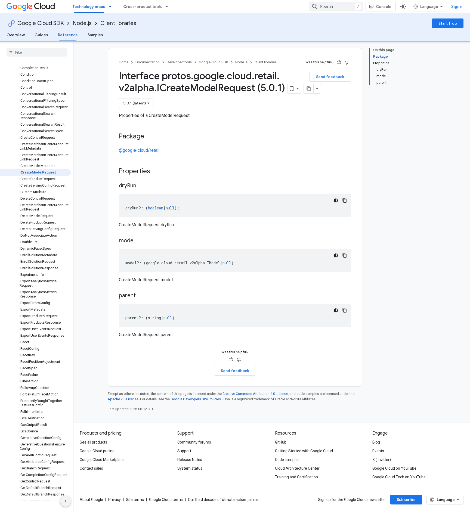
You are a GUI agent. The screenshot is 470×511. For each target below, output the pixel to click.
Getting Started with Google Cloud (304, 451)
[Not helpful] (347, 62)
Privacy (114, 499)
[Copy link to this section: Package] (149, 137)
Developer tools (179, 62)
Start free (447, 23)
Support (184, 451)
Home (123, 62)
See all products (93, 442)
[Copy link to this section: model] (140, 241)
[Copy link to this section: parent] (141, 296)
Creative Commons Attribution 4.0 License (255, 394)
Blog (376, 442)
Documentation (147, 62)
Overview (16, 34)
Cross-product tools (142, 6)
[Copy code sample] (344, 200)
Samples (95, 34)
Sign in (457, 6)
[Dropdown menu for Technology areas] (111, 6)
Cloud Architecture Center (297, 468)
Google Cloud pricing (97, 451)
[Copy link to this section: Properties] (157, 171)
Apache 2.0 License (123, 399)
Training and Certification (296, 477)
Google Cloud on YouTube (394, 468)
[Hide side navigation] (65, 501)
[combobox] (336, 6)
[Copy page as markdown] (309, 88)
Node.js (82, 23)
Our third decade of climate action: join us (223, 499)
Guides (41, 34)
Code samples (287, 459)
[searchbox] (37, 52)
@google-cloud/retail (139, 150)
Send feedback (330, 76)
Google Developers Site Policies (196, 399)
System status (189, 468)
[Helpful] (339, 62)
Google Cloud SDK (40, 23)
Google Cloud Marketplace (102, 459)
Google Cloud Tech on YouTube (399, 477)
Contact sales (91, 468)
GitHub (280, 442)
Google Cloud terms (166, 499)
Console (383, 6)
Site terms (135, 499)
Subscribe (406, 499)
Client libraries (118, 23)
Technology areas (89, 6)
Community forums (194, 442)
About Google (91, 499)
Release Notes (189, 459)
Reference (68, 34)
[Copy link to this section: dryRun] (141, 186)
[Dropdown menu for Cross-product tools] (168, 6)
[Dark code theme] (336, 200)
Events (378, 451)
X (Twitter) (381, 459)
